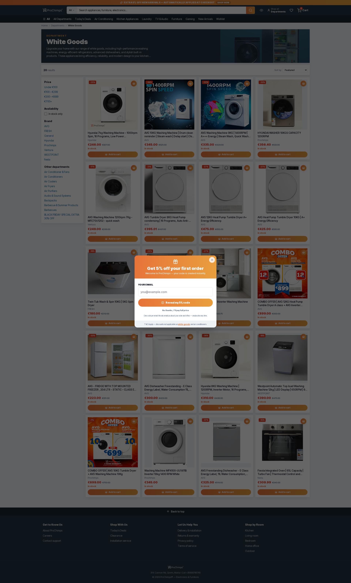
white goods (184, 324)
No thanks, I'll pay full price (175, 310)
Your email (145, 284)
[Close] (212, 260)
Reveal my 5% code (178, 302)
